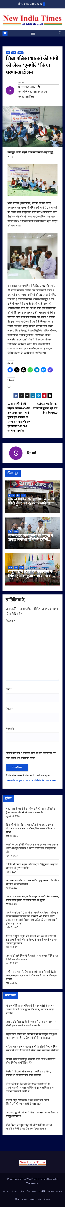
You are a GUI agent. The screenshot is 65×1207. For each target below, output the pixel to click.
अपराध (11, 495)
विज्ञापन (47, 1199)
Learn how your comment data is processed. (32, 780)
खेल (10, 568)
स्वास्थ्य (32, 1199)
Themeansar (32, 1183)
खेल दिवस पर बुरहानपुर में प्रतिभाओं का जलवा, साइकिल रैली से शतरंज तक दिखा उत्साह (29, 1127)
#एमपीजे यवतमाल (27, 92)
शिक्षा (17, 1199)
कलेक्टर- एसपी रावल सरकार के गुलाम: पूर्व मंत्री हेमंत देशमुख (45, 408)
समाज (20, 53)
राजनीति (42, 1191)
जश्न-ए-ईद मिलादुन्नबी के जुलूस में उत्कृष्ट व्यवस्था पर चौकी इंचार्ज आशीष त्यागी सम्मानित (30, 540)
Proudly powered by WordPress (22, 1179)
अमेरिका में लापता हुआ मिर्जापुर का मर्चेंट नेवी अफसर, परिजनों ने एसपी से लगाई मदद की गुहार (32, 898)
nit (23, 82)
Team (14, 1191)
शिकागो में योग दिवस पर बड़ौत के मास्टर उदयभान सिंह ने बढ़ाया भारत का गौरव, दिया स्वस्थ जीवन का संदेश (30, 828)
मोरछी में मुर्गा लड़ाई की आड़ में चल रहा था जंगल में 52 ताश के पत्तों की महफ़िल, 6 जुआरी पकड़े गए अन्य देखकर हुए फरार (32, 940)
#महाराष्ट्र (42, 92)
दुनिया (22, 1191)
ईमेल (9, 709)
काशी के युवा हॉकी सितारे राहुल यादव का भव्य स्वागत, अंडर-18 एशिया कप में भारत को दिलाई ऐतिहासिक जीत (32, 848)
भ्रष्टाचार (51, 1191)
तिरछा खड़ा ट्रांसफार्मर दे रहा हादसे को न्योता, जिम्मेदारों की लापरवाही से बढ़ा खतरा (28, 1102)
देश (8, 53)
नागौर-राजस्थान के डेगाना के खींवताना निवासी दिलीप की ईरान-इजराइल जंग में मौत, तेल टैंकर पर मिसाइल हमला (31, 975)
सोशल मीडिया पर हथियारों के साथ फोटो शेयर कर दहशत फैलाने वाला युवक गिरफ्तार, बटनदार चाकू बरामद (32, 504)
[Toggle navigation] (33, 33)
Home (6, 1191)
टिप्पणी (10, 621)
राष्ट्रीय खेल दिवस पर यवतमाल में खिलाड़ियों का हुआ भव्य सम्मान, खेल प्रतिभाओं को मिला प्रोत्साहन (32, 576)
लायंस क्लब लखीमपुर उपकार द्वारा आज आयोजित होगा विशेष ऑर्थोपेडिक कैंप (30, 1061)
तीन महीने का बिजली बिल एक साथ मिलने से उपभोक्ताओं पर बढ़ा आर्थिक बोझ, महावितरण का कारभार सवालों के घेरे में (30, 1088)
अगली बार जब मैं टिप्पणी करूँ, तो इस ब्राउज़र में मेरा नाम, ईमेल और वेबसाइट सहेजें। (31, 756)
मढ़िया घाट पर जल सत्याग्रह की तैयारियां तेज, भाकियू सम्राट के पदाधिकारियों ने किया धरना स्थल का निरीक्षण (32, 1048)
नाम (9, 689)
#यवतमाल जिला (26, 97)
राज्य (13, 53)
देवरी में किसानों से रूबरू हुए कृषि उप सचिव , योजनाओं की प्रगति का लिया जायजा (28, 1073)
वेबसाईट (10, 729)
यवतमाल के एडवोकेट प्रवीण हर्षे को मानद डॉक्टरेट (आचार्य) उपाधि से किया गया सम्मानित (30, 810)
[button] (60, 33)
